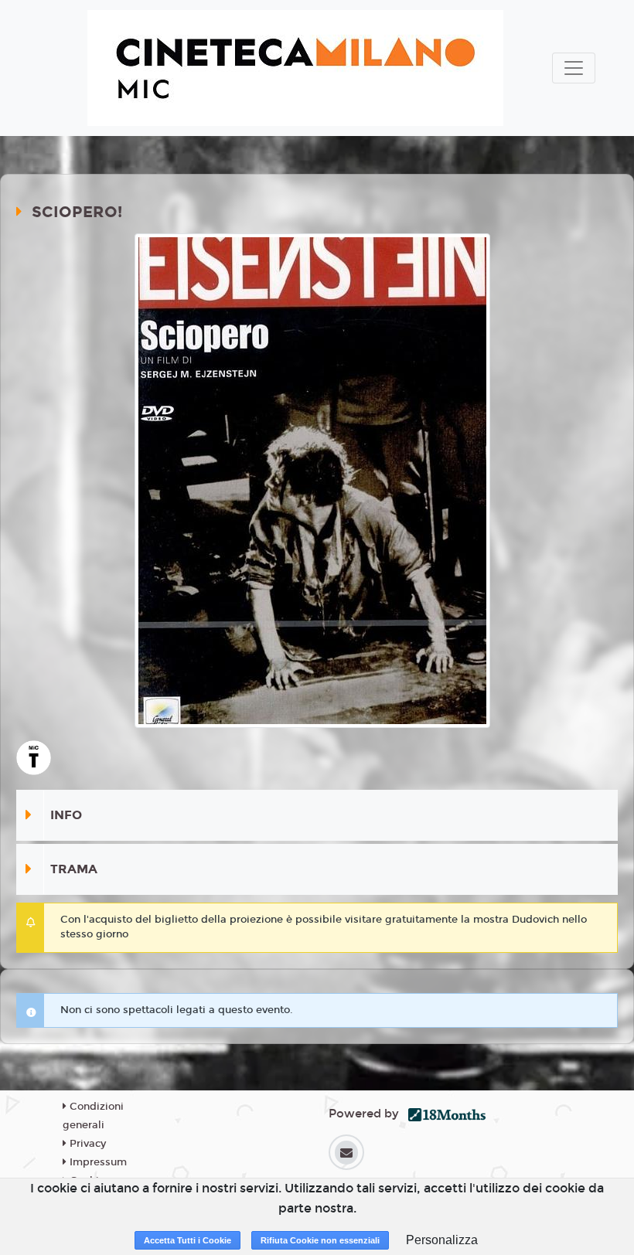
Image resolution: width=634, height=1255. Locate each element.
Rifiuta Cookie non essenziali (320, 1240)
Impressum (96, 1162)
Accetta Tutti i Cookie (187, 1240)
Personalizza (442, 1239)
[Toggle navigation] (573, 68)
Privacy (86, 1144)
